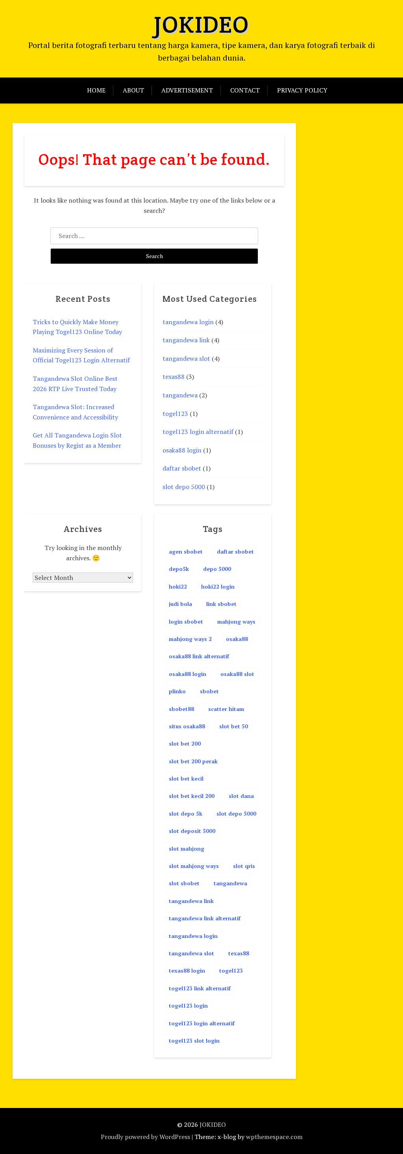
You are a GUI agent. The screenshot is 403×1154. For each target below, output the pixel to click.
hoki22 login (218, 586)
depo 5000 (217, 568)
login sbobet (186, 621)
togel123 (175, 413)
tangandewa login (188, 322)
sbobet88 (181, 709)
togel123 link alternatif (200, 988)
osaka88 (237, 639)
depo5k (179, 568)
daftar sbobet (182, 468)
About (133, 90)
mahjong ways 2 (190, 639)
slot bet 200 (185, 743)
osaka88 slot (237, 674)
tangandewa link (186, 340)
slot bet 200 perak (193, 761)
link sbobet (221, 603)
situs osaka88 (187, 726)
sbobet (209, 691)
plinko (177, 691)
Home (96, 90)
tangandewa (180, 395)
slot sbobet (184, 883)
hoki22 (178, 586)
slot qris (244, 866)
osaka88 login (182, 450)
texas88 (174, 376)
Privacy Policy (302, 90)
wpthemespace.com (274, 1136)
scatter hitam (226, 709)
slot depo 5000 (184, 486)
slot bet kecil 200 (191, 795)
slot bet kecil (186, 778)
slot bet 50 (233, 726)
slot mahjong (186, 848)
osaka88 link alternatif (199, 656)
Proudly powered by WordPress (145, 1136)
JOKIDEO (201, 24)
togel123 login (188, 1005)
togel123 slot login (194, 1040)
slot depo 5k (185, 813)
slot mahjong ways (194, 866)
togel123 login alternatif (198, 431)
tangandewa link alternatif (204, 918)
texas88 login (187, 970)
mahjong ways (236, 621)
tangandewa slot (186, 358)
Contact (245, 90)
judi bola (180, 603)
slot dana (241, 795)
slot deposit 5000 (192, 831)
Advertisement (187, 90)
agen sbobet (186, 551)
